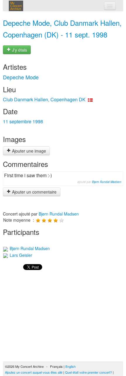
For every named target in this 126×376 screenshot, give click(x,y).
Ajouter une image (28, 151)
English (70, 366)
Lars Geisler (20, 255)
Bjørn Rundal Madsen (106, 182)
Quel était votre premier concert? (88, 372)
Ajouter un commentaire (34, 192)
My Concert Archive (16, 6)
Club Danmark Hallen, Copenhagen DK (44, 99)
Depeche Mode (21, 77)
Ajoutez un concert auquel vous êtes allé (33, 372)
